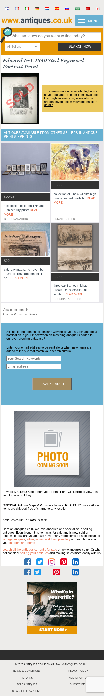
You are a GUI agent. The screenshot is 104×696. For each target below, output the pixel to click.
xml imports (77, 677)
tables (39, 539)
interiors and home (22, 543)
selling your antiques (34, 553)
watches (51, 539)
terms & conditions (27, 670)
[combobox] (22, 47)
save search (52, 384)
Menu (93, 21)
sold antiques (26, 684)
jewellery (64, 539)
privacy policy (77, 670)
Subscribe (77, 684)
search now (80, 46)
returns (27, 677)
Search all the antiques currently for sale (30, 549)
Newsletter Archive (26, 691)
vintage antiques (14, 539)
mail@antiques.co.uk (71, 664)
